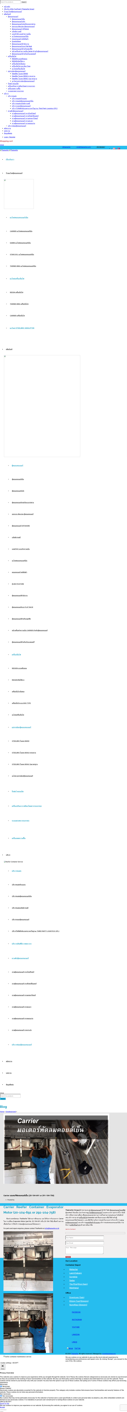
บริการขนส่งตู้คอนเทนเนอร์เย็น (22, 101)
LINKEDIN (76, 1334)
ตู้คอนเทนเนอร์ (13, 16)
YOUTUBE (76, 1327)
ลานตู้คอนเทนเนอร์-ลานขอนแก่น (23, 123)
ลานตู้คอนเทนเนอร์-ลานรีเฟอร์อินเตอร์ (25, 116)
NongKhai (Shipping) (78, 1305)
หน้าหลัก (7, 7)
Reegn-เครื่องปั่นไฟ (16, 292)
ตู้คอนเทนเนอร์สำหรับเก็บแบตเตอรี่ (24, 54)
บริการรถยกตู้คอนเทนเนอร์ (21, 106)
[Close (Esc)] (1, 1409)
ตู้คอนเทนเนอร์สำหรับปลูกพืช (22, 49)
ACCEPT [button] (15, 1363)
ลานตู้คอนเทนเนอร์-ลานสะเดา (22, 121)
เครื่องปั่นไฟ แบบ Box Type (21, 66)
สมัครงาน (7, 128)
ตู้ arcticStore (16, 41)
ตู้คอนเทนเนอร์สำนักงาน (20, 44)
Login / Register (9, 137)
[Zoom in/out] (5, 1409)
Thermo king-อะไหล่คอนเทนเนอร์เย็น (23, 266)
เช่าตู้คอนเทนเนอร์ (95, 1210)
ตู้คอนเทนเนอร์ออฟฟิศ (117, 1210)
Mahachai (73, 1269)
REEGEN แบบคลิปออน (19, 59)
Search (24, 2)
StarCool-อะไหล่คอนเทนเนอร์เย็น (22, 254)
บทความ (7, 131)
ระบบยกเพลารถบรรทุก (16, 91)
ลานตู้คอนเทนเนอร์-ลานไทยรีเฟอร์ (24, 113)
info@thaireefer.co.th (52, 1228)
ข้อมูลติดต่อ (8, 133)
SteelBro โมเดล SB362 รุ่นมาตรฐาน (24, 79)
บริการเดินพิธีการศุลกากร (22, 944)
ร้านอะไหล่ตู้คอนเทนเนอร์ (13, 12)
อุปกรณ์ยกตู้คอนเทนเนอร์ (16, 71)
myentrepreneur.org (109, 1354)
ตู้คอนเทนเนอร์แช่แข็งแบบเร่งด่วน (23, 24)
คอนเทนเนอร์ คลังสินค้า (20, 39)
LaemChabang (75, 1273)
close (2, 145)
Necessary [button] (4, 1384)
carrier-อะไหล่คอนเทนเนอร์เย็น (21, 231)
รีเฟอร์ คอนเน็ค (13, 84)
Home (2, 1112)
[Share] (2, 1409)
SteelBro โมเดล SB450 (20, 74)
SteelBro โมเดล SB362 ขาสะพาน (23, 76)
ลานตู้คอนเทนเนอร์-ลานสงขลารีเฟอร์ (25, 118)
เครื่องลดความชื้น (14, 89)
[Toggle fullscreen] (4, 1409)
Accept (2, 1407)
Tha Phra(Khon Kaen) (78, 1284)
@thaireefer (66, 147)
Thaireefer (74, 1354)
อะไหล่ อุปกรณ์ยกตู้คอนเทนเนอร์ (23, 81)
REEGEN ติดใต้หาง (18, 61)
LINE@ (74, 1342)
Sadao (72, 1280)
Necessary (6, 1386)
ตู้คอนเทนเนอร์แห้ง (18, 21)
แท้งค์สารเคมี (16, 31)
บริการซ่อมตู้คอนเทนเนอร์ (17, 126)
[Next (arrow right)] (2, 1411)
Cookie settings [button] (6, 1363)
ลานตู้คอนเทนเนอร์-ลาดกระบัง (22, 1030)
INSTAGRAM (77, 1320)
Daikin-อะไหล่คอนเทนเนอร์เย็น (20, 243)
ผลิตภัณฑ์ (7, 14)
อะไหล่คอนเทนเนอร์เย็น (20, 36)
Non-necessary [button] (5, 1394)
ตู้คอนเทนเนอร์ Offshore (20, 29)
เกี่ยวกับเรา (10, 159)
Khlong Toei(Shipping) (79, 1301)
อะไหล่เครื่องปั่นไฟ (18, 69)
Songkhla (73, 1277)
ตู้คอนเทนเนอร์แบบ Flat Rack (22, 46)
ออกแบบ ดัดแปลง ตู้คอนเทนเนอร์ (23, 26)
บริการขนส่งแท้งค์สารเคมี (21, 103)
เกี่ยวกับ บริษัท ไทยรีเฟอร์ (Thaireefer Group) (19, 9)
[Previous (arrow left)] (1, 1411)
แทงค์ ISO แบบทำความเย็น (21, 34)
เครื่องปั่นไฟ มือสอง (18, 64)
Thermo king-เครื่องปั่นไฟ (19, 304)
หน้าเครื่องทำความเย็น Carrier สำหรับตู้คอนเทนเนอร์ (30, 51)
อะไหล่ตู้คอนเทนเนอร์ (94, 1213)
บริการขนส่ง (12, 96)
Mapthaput (74, 1288)
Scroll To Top (4, 1403)
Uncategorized (11, 1112)
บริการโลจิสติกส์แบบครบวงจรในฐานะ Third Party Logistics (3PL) (35, 108)
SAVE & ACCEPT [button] (5, 1402)
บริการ (6, 94)
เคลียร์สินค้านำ (75, 1225)
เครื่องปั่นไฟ (12, 56)
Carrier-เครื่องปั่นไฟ (17, 316)
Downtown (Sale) (76, 1297)
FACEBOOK (76, 1312)
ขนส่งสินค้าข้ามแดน (93, 1222)
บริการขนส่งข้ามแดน (19, 98)
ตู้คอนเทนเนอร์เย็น (18, 19)
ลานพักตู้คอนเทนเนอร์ (15, 111)
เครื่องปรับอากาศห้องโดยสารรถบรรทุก (21, 86)
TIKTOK (77, 1348)
